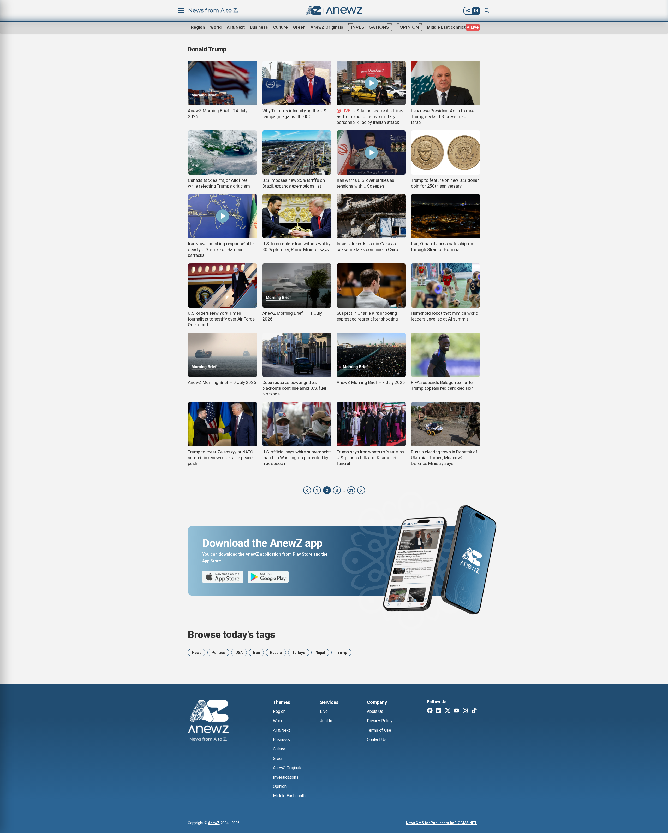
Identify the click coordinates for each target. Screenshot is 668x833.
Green (299, 27)
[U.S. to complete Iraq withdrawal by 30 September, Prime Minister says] (296, 216)
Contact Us (376, 739)
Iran (256, 652)
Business (259, 27)
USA (239, 652)
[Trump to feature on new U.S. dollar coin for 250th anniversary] (445, 152)
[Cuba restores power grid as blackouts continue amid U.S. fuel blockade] (296, 355)
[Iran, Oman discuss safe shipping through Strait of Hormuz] (445, 216)
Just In (326, 720)
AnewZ (213, 823)
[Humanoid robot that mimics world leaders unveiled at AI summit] (445, 285)
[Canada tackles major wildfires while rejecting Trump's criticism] (222, 152)
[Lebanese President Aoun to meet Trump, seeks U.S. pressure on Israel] (445, 83)
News (196, 652)
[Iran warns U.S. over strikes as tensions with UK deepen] (371, 152)
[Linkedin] (439, 711)
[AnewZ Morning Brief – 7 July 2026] (371, 355)
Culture (280, 27)
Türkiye (298, 652)
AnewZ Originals (327, 27)
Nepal (320, 652)
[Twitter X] (447, 711)
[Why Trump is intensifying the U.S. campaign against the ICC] (296, 83)
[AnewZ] (307, 490)
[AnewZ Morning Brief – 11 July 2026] (296, 285)
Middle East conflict (446, 27)
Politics (218, 652)
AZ (468, 11)
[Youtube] (456, 711)
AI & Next (236, 27)
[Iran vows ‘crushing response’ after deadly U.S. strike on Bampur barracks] (222, 216)
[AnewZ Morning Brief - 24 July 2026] (222, 83)
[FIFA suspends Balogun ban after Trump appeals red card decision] (445, 355)
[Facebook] (430, 711)
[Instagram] (465, 711)
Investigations (370, 27)
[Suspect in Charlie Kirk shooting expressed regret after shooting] (371, 285)
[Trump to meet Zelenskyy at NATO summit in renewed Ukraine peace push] (222, 424)
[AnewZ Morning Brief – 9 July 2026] (222, 355)
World (216, 27)
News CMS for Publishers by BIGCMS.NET (441, 823)
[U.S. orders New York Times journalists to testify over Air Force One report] (222, 285)
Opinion (409, 27)
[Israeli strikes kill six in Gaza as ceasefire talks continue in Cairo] (371, 216)
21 (351, 490)
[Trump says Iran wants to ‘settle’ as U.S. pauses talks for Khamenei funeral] (371, 424)
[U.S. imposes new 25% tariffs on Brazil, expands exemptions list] (296, 152)
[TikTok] (474, 711)
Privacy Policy (379, 720)
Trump (341, 652)
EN (476, 11)
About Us (375, 711)
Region (198, 27)
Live (323, 711)
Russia (276, 652)
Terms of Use (379, 730)
